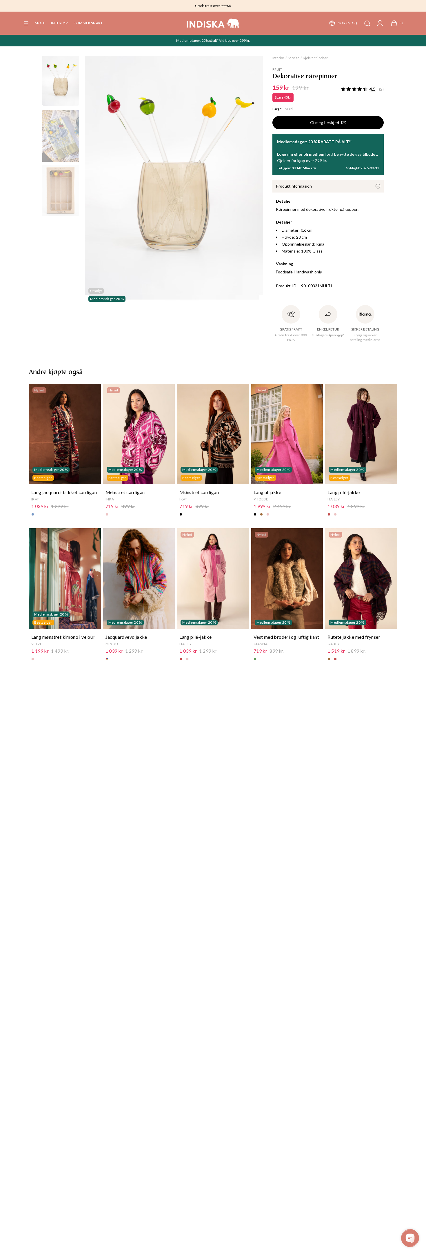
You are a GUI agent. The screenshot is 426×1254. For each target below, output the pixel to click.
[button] (26, 23)
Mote (40, 23)
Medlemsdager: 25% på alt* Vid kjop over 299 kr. (213, 40)
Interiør (59, 23)
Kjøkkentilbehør (315, 58)
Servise (293, 58)
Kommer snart (88, 23)
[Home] (213, 23)
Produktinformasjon (294, 186)
